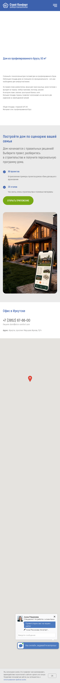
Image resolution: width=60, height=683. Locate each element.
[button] (30, 379)
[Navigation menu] (55, 5)
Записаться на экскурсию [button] (15, 100)
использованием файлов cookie (15, 680)
